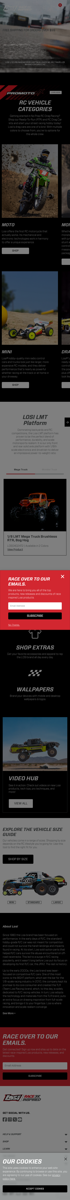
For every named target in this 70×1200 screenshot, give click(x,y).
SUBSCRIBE (35, 615)
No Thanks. (14, 624)
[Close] (62, 576)
